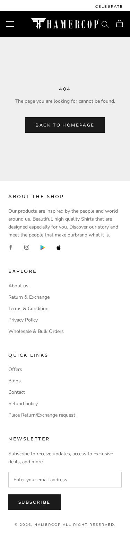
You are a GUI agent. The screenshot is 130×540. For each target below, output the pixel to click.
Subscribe (34, 502)
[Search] (105, 23)
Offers (15, 369)
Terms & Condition (28, 308)
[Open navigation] (10, 24)
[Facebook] (10, 247)
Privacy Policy (23, 320)
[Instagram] (26, 247)
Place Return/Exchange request (41, 415)
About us (18, 285)
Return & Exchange (29, 297)
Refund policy (23, 403)
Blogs (14, 381)
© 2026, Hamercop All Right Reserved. (65, 524)
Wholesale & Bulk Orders (36, 331)
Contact (16, 392)
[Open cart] (119, 24)
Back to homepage (64, 125)
